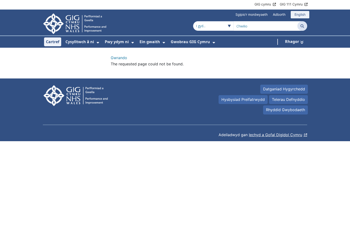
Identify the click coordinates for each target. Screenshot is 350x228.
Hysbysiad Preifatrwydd (243, 99)
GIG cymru (263, 4)
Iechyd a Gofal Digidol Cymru (275, 134)
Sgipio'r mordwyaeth (251, 14)
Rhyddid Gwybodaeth (285, 109)
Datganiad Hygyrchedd (284, 89)
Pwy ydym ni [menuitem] (117, 41)
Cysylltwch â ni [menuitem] (79, 41)
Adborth (279, 14)
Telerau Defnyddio (288, 99)
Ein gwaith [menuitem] (150, 41)
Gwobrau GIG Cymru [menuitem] (190, 41)
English (300, 14)
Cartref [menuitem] (52, 41)
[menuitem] (97, 42)
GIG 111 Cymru (291, 4)
